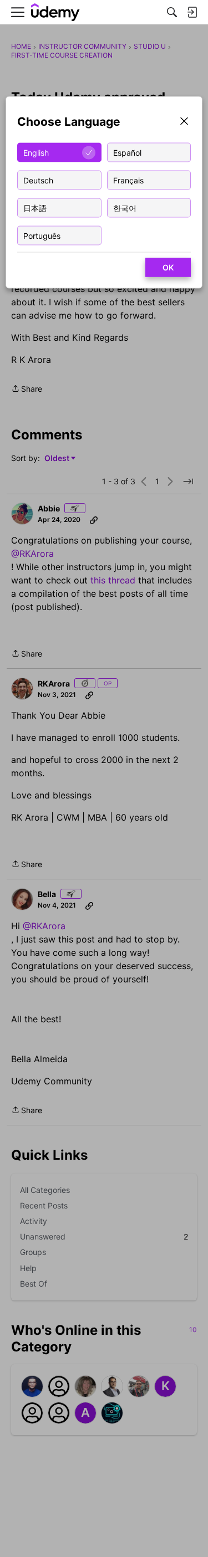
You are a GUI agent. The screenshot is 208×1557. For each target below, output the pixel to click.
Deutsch (38, 180)
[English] (55, 12)
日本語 (35, 207)
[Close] (184, 122)
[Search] (172, 12)
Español (127, 152)
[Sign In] (192, 12)
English (36, 152)
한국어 (124, 207)
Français (128, 180)
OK (168, 267)
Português (41, 235)
